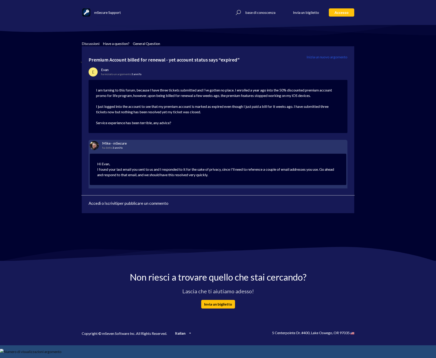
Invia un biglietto (306, 12)
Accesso (341, 12)
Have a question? (116, 43)
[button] (237, 12)
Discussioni (90, 43)
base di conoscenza (260, 12)
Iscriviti (111, 203)
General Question (146, 43)
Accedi (95, 203)
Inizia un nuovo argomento (327, 57)
